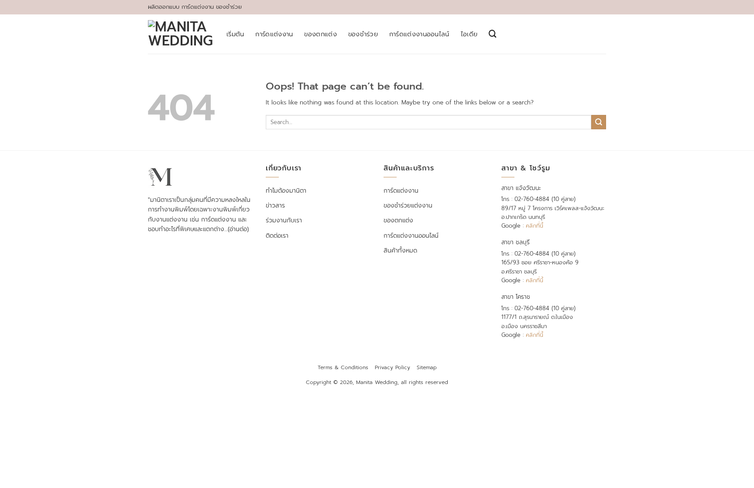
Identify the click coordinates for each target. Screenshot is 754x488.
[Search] (493, 34)
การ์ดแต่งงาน (274, 34)
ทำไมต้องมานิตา (286, 190)
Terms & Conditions (343, 367)
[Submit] (598, 122)
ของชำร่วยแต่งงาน (408, 205)
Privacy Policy (392, 367)
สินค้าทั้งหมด (400, 250)
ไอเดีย (469, 34)
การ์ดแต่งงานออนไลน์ (419, 34)
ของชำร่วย (363, 34)
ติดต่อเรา (277, 235)
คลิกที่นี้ (534, 226)
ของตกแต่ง (320, 34)
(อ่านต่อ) (238, 229)
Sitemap (427, 367)
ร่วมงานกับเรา (284, 220)
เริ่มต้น (235, 34)
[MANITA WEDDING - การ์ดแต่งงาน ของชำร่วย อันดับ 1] (180, 34)
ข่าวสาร (275, 205)
